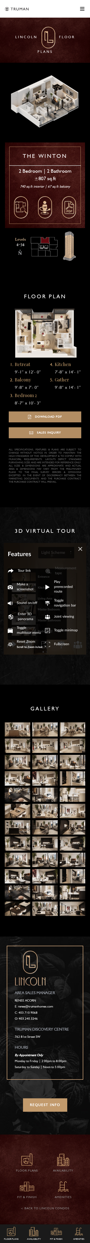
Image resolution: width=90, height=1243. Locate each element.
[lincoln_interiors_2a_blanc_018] (45, 811)
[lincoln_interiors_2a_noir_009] (72, 860)
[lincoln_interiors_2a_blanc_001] (17, 729)
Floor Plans (11, 1239)
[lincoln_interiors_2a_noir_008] (45, 860)
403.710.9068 (28, 1012)
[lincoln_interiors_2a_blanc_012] (72, 778)
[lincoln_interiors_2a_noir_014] (17, 892)
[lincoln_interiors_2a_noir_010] (17, 876)
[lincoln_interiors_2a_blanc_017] (17, 811)
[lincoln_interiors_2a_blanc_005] (45, 746)
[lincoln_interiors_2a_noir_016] (72, 892)
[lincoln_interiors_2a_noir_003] (72, 827)
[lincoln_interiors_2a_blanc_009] (72, 762)
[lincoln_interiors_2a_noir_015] (45, 892)
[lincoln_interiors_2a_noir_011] (45, 876)
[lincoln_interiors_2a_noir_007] (17, 860)
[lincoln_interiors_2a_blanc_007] (17, 762)
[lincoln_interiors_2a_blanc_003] (72, 729)
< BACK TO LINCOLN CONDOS (45, 1208)
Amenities (78, 1239)
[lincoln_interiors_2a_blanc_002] (45, 729)
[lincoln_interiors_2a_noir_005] (45, 844)
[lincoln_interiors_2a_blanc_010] (17, 778)
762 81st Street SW (27, 1037)
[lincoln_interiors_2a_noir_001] (17, 827)
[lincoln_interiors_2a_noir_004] (17, 844)
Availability (34, 1239)
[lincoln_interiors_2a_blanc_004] (17, 746)
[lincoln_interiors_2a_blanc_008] (45, 762)
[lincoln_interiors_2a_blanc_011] (45, 778)
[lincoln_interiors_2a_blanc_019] (72, 811)
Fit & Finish (56, 1239)
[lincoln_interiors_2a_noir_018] (45, 909)
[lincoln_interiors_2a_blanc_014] (17, 795)
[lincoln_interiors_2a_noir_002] (45, 827)
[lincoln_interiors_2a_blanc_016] (72, 795)
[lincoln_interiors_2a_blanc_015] (45, 795)
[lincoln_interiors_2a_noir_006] (72, 844)
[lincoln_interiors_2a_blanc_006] (72, 746)
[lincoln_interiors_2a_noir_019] (72, 909)
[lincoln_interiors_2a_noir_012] (72, 876)
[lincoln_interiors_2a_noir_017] (17, 909)
